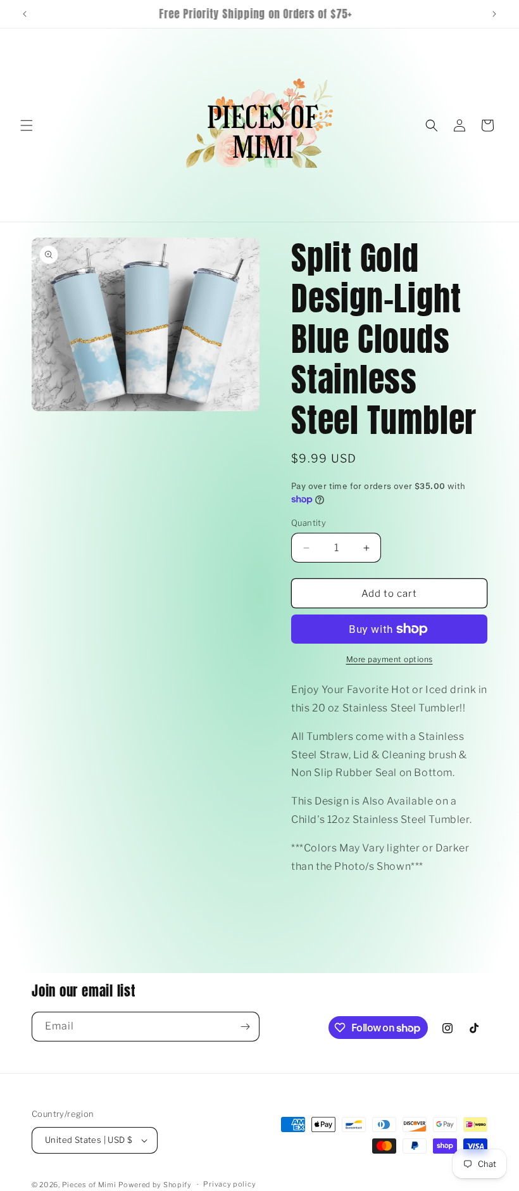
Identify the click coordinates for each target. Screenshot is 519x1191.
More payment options (389, 659)
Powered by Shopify (155, 1184)
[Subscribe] (245, 1026)
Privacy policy (229, 1184)
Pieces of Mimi (89, 1184)
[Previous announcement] (25, 14)
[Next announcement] (494, 14)
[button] (27, 125)
